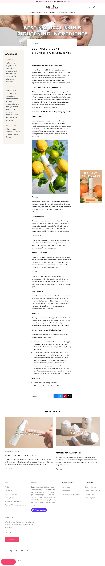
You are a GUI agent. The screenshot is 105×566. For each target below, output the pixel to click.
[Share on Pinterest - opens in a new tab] (65, 396)
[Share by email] (69, 396)
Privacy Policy (9, 498)
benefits (68, 83)
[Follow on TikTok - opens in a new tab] (27, 550)
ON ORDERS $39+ (62, 1)
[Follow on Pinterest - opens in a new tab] (17, 550)
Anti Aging (59, 449)
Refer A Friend (90, 494)
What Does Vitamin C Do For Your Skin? (47, 386)
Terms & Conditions (11, 494)
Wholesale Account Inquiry (71, 494)
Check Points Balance (92, 491)
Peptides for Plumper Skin (68, 453)
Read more (8, 469)
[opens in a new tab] (91, 186)
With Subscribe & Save (44, 1)
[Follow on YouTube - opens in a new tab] (22, 550)
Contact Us (8, 491)
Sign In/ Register (90, 487)
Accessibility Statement (13, 501)
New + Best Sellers (36, 12)
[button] (94, 7)
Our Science (66, 487)
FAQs (7, 487)
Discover (52, 12)
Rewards (72, 12)
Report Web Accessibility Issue (15, 505)
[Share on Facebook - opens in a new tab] (56, 396)
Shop (45, 12)
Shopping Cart (90, 498)
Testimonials (66, 491)
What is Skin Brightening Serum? (21, 455)
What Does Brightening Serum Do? (46, 383)
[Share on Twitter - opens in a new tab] (60, 396)
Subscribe (12, 540)
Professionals (62, 12)
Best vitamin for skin (12, 451)
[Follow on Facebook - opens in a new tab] (6, 550)
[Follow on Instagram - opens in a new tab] (11, 550)
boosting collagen (59, 306)
